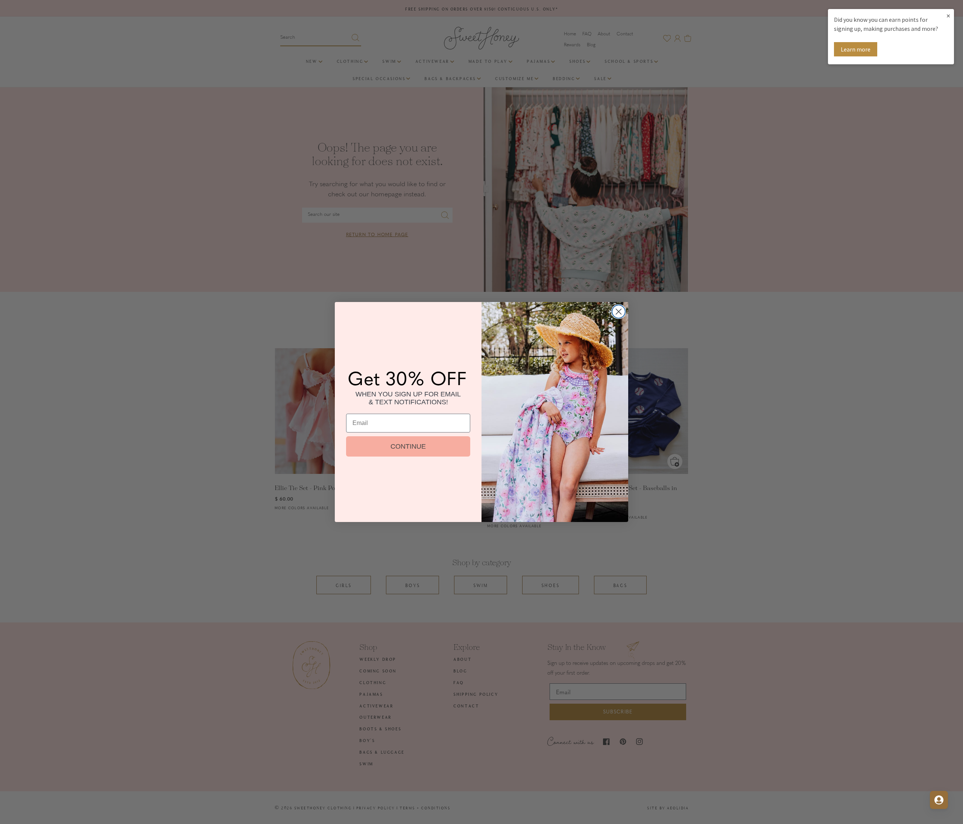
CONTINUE (408, 446)
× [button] (948, 15)
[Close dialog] (618, 311)
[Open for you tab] (939, 800)
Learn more (855, 49)
